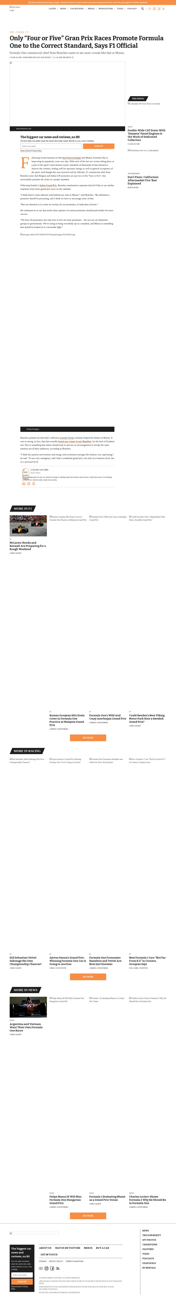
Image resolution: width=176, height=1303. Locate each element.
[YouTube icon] (41, 1268)
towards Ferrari (67, 437)
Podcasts (148, 1258)
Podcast (132, 9)
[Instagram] (28, 483)
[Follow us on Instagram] (154, 8)
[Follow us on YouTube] (149, 8)
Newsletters (106, 9)
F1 (28, 32)
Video (120, 9)
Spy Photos (149, 1240)
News (63, 9)
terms (44, 1289)
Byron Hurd (133, 187)
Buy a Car (102, 1248)
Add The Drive (65, 57)
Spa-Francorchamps (71, 157)
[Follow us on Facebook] (159, 8)
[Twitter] (33, 483)
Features (148, 1249)
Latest (52, 9)
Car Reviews (77, 9)
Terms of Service (25, 151)
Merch (91, 9)
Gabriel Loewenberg (58, 729)
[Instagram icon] (46, 1268)
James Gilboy (16, 553)
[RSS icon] (58, 1268)
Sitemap (43, 1261)
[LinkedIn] (23, 483)
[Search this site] (142, 8)
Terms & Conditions (74, 1261)
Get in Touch (49, 1254)
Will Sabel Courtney (138, 968)
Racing (20, 32)
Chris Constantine (57, 968)
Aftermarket (134, 173)
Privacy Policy (54, 2)
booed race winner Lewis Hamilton (74, 441)
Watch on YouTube (67, 1248)
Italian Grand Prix (48, 185)
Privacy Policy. (37, 151)
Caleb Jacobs (16, 57)
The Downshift (151, 1235)
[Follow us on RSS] (163, 8)
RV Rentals (149, 1268)
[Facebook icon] (52, 1268)
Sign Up (98, 146)
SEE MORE (88, 738)
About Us (45, 1248)
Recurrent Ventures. (53, 1278)
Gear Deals (149, 1263)
